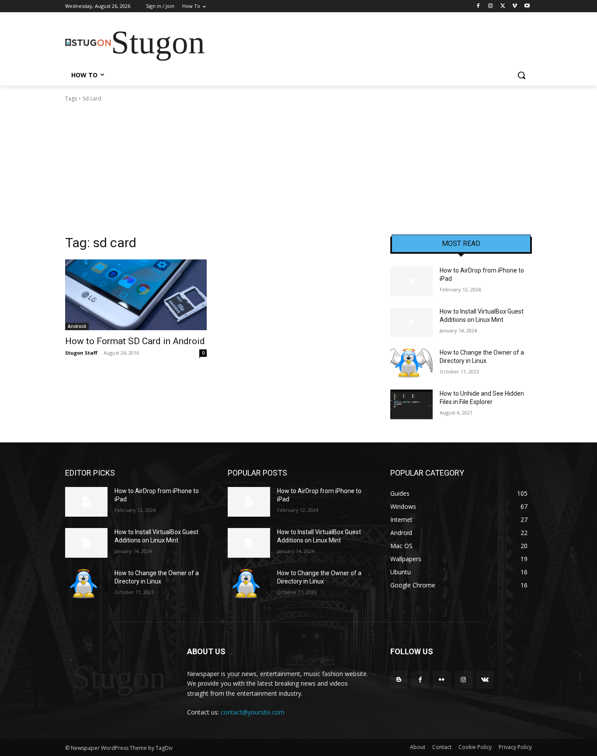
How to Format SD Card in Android (135, 341)
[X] (503, 6)
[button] (521, 75)
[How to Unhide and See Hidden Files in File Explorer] (411, 404)
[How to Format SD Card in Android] (136, 294)
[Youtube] (527, 6)
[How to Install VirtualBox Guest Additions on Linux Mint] (411, 322)
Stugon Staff (81, 352)
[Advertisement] (298, 168)
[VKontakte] (484, 679)
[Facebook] (478, 6)
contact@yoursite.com (253, 712)
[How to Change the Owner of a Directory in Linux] (411, 363)
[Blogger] (398, 679)
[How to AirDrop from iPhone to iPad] (411, 281)
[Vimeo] (515, 6)
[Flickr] (441, 679)
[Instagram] (491, 6)
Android (77, 326)
